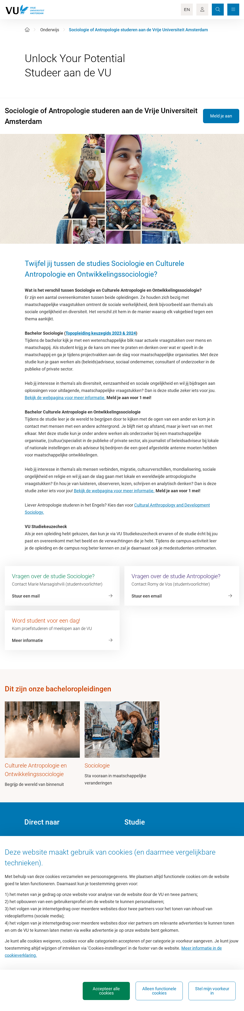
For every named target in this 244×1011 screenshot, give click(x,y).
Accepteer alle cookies (106, 990)
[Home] (27, 29)
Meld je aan (221, 115)
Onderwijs (49, 29)
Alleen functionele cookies (159, 990)
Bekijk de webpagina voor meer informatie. (65, 397)
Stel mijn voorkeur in (212, 990)
